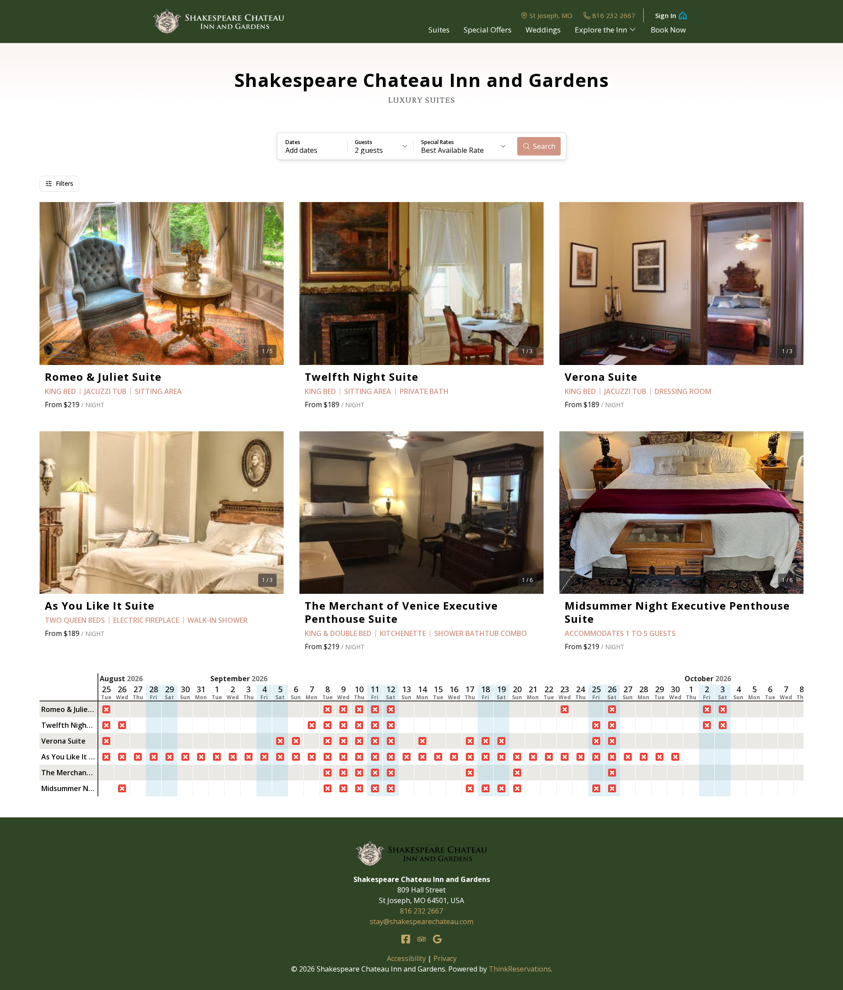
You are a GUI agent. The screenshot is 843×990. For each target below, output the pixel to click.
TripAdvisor (421, 939)
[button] (312, 146)
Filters (64, 183)
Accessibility (406, 958)
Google (437, 939)
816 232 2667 (613, 15)
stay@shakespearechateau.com (421, 921)
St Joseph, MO (551, 15)
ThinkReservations (520, 969)
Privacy (445, 958)
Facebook (405, 939)
